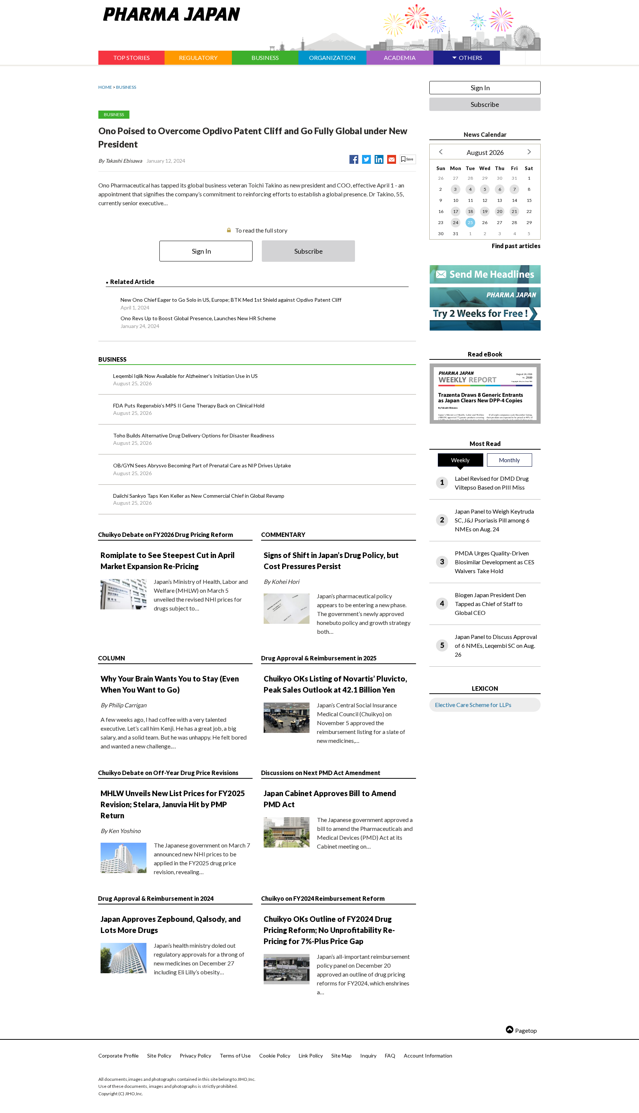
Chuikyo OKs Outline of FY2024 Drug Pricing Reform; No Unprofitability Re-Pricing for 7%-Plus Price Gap (329, 929)
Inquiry (368, 1055)
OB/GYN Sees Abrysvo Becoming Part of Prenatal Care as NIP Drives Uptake (202, 465)
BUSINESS (126, 87)
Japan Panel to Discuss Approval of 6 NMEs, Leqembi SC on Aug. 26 (496, 645)
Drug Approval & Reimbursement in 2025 (318, 658)
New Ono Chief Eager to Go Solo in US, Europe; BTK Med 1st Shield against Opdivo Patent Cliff (231, 300)
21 (514, 211)
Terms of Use (235, 1055)
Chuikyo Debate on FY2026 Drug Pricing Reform (165, 534)
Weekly (460, 460)
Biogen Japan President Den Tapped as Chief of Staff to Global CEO (490, 603)
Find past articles (516, 245)
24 (455, 222)
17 (455, 211)
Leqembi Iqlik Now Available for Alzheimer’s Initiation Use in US (185, 376)
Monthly (509, 460)
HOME (105, 87)
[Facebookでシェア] (353, 158)
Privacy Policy (195, 1055)
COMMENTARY (283, 534)
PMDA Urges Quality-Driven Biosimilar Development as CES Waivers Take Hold (494, 561)
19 (484, 211)
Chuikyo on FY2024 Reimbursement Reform (323, 898)
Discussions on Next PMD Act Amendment (321, 772)
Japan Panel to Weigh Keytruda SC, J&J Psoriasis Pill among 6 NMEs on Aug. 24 (494, 520)
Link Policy (311, 1055)
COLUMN (111, 658)
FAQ (390, 1055)
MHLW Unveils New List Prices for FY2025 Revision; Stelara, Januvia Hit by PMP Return (173, 804)
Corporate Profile (118, 1055)
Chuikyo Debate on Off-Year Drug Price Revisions (168, 772)
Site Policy (159, 1055)
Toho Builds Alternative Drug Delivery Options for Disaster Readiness (193, 435)
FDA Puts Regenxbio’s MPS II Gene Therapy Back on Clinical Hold (188, 405)
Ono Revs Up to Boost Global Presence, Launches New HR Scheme (198, 318)
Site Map (341, 1055)
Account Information (428, 1055)
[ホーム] (169, 12)
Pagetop (526, 1030)
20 (499, 211)
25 (470, 222)
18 (470, 211)
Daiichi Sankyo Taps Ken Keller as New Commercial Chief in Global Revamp (198, 496)
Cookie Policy (274, 1055)
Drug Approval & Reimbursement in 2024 (155, 898)
